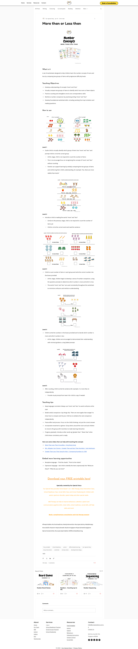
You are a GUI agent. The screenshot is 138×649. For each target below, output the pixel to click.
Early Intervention (47, 550)
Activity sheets (65, 550)
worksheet (56, 550)
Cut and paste (61, 9)
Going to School (71, 637)
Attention (77, 9)
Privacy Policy (77, 648)
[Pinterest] (99, 640)
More (84, 9)
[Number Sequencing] (92, 579)
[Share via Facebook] (43, 558)
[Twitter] (97, 640)
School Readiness (56, 547)
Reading (70, 9)
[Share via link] (53, 558)
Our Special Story (87, 547)
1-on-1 (47, 625)
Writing (45, 9)
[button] (29, 3)
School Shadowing (51, 632)
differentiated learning (74, 547)
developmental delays (76, 550)
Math (44, 553)
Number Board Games (44, 588)
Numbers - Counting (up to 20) (68, 588)
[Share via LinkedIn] (50, 558)
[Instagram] (92, 640)
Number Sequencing (90, 588)
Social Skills (70, 640)
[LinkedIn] (94, 640)
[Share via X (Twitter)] (46, 558)
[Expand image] (55, 129)
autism (65, 547)
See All (101, 571)
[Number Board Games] (45, 579)
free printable (46, 547)
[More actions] (95, 18)
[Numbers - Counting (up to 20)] (69, 579)
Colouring (52, 9)
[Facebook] (89, 640)
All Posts (37, 9)
